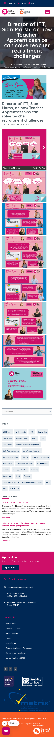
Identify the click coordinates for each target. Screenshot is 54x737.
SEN (42, 438)
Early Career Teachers (31, 451)
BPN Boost (14, 489)
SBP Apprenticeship (11, 451)
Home (23, 62)
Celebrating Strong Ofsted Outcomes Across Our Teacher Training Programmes (23, 524)
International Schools (40, 457)
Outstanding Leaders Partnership (19, 648)
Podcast (27, 476)
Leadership (7, 438)
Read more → (7, 517)
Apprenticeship (22, 438)
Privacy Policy (11, 623)
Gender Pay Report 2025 (15, 658)
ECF (47, 482)
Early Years (7, 444)
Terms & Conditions (13, 628)
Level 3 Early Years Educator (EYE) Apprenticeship (22, 482)
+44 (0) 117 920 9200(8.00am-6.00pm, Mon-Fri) (17, 594)
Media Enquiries (12, 633)
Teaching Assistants (25, 463)
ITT (3, 124)
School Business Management (27, 444)
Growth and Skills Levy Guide (15, 502)
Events (6, 470)
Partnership (7, 463)
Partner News (42, 463)
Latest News (11, 643)
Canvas (8, 638)
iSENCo (25, 457)
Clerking (34, 470)
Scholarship (42, 432)
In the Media (21, 432)
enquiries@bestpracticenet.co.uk (20, 587)
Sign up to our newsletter (16, 653)
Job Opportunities (20, 470)
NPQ (32, 432)
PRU (18, 476)
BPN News (7, 432)
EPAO (34, 438)
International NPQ (10, 457)
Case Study (7, 476)
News (31, 62)
